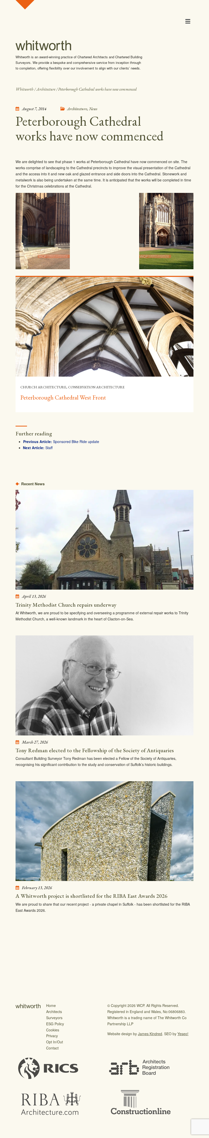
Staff (49, 447)
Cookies (52, 1029)
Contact (52, 1047)
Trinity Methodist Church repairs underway (66, 604)
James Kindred (150, 1033)
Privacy (52, 1035)
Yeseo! (182, 1033)
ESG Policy (55, 1023)
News (93, 108)
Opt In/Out (54, 1041)
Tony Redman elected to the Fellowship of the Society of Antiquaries (95, 750)
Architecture (77, 108)
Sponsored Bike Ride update (76, 441)
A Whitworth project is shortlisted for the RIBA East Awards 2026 (91, 895)
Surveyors (54, 1017)
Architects (54, 1011)
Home (51, 1005)
